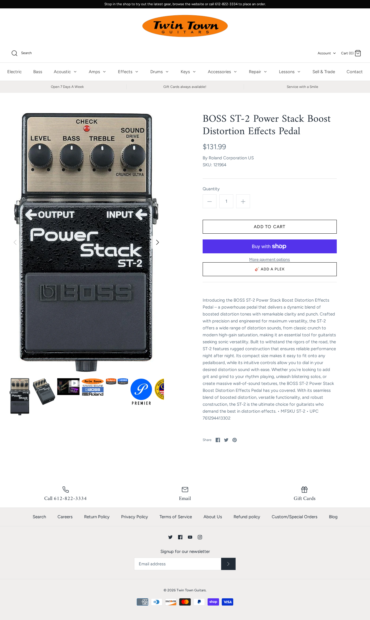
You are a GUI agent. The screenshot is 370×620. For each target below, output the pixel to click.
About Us (213, 516)
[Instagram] (200, 537)
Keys (186, 71)
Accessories (220, 71)
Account (324, 53)
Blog (333, 516)
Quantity (211, 188)
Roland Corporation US (231, 157)
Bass (37, 71)
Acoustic (63, 71)
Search (39, 516)
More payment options (269, 259)
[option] (86, 242)
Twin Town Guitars (191, 590)
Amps (95, 71)
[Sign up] (228, 564)
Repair (255, 71)
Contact (355, 71)
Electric (14, 71)
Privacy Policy (134, 516)
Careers (65, 516)
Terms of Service (176, 516)
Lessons (287, 71)
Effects (126, 71)
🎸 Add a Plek (270, 269)
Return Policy (97, 516)
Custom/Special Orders (294, 516)
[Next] (157, 242)
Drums (157, 71)
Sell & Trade (323, 71)
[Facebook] (180, 537)
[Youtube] (190, 537)
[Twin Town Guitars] (185, 26)
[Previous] (15, 242)
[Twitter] (170, 537)
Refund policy (247, 516)
